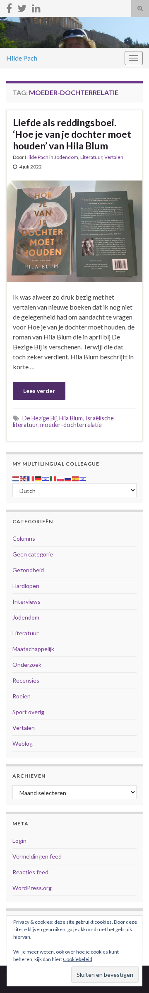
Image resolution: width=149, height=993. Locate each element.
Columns (23, 538)
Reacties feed (30, 872)
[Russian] (68, 478)
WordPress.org (32, 887)
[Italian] (53, 478)
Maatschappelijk (33, 648)
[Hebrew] (46, 478)
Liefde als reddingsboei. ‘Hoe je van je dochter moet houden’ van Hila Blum (72, 134)
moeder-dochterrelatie (71, 424)
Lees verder (39, 390)
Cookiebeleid (77, 959)
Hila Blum (71, 418)
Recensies (25, 680)
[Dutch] (16, 478)
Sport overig (28, 711)
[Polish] (61, 478)
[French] (31, 478)
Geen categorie (32, 554)
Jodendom (66, 157)
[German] (38, 478)
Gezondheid (28, 569)
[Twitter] (21, 7)
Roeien (21, 696)
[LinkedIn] (36, 7)
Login (19, 840)
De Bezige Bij (39, 418)
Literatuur (91, 157)
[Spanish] (75, 478)
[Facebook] (9, 7)
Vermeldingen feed (37, 856)
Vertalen (113, 157)
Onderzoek (26, 664)
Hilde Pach (21, 58)
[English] (23, 478)
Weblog (22, 743)
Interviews (26, 601)
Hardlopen (25, 585)
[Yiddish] (83, 478)
